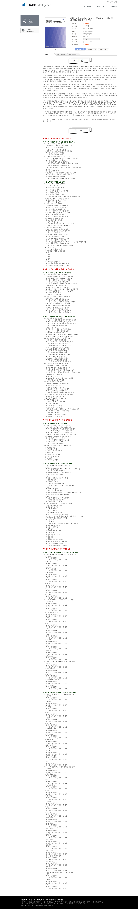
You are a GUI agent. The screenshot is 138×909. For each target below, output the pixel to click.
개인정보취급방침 (42, 900)
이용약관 (32, 900)
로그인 (109, 2)
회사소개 (87, 6)
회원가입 (114, 2)
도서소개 (100, 6)
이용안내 (24, 900)
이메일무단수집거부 (56, 900)
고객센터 (113, 6)
